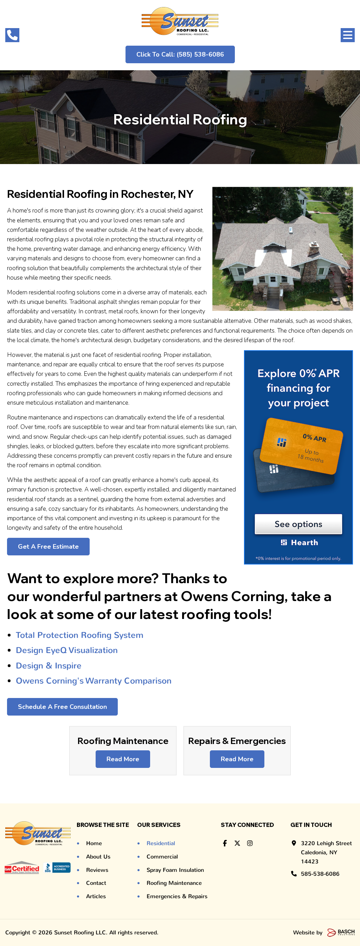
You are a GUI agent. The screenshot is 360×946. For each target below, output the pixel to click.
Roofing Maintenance (122, 740)
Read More (123, 759)
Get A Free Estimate (48, 546)
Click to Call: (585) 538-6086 (180, 54)
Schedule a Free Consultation (62, 707)
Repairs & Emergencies (237, 740)
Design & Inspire (49, 665)
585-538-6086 (320, 874)
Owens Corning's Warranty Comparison (94, 680)
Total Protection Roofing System (81, 635)
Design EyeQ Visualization (67, 650)
